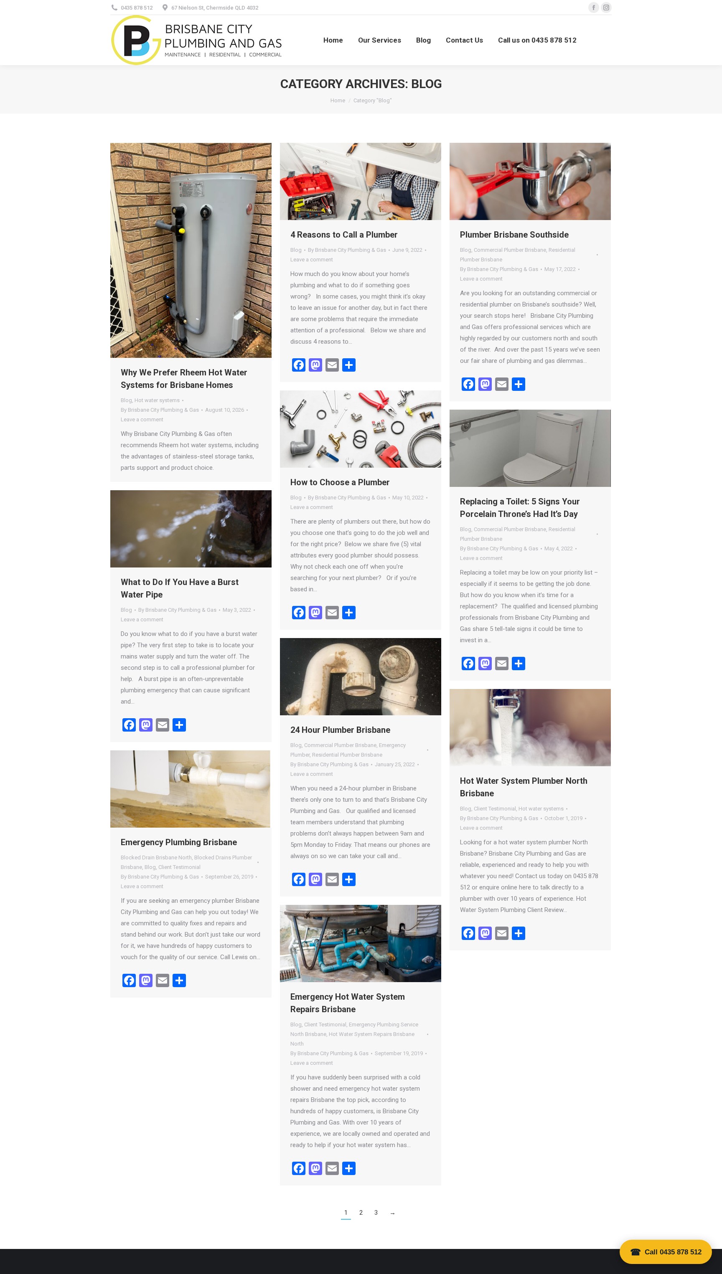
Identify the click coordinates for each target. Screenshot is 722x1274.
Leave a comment (142, 419)
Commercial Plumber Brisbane (510, 250)
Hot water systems (157, 400)
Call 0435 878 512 (673, 1252)
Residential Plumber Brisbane (347, 755)
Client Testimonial (495, 808)
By (160, 410)
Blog (126, 400)
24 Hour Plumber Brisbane (340, 730)
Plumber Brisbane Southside (514, 235)
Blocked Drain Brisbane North (156, 857)
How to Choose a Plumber (340, 482)
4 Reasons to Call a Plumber (344, 235)
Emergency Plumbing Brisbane (179, 842)
